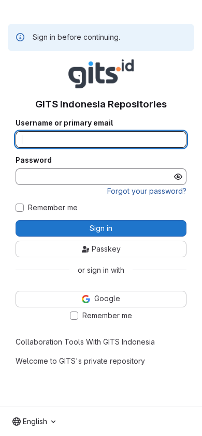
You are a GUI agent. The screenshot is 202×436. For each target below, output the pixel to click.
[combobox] (34, 421)
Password (34, 160)
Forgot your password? (146, 190)
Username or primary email (64, 123)
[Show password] (178, 176)
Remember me (53, 208)
